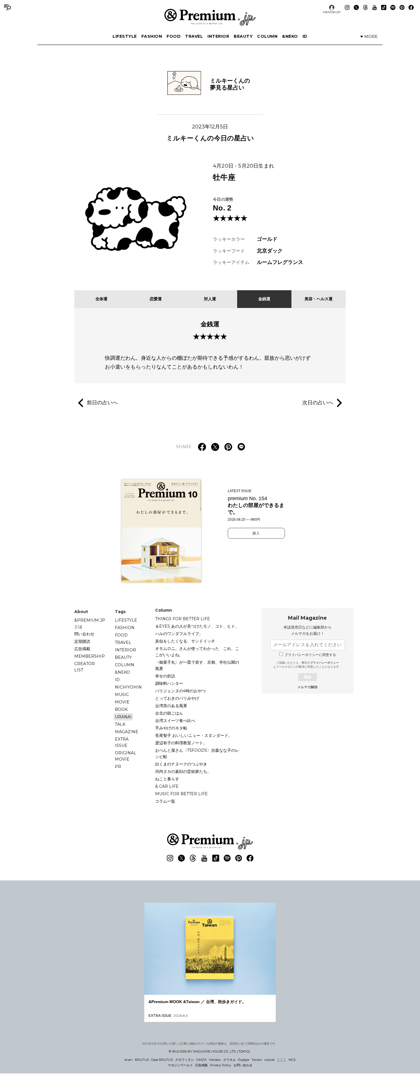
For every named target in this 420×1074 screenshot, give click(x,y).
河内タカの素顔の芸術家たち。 (183, 771)
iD (305, 36)
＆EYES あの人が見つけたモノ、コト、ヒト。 (197, 626)
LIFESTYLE (125, 36)
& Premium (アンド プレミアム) (210, 17)
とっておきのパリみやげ (177, 698)
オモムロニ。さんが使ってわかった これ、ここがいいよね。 (197, 651)
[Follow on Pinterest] (402, 7)
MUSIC (122, 694)
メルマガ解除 (307, 687)
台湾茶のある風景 (171, 705)
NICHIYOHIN (128, 687)
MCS (292, 1060)
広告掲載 (82, 648)
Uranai (123, 716)
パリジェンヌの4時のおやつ (180, 690)
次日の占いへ (317, 402)
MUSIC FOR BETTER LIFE (181, 793)
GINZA (201, 1060)
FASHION (151, 36)
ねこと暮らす (167, 778)
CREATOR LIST (332, 12)
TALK (120, 724)
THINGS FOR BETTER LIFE (182, 618)
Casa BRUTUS (162, 1060)
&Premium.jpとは (89, 623)
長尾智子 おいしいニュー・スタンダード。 (193, 735)
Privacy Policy (220, 1065)
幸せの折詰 (165, 676)
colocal (269, 1060)
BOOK (121, 709)
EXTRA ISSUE (122, 742)
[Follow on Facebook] (411, 7)
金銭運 (264, 298)
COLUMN (267, 36)
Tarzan (256, 1060)
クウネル (229, 1060)
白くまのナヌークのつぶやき (181, 764)
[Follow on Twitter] (356, 7)
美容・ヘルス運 (319, 298)
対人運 (210, 298)
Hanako (215, 1060)
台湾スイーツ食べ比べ (175, 720)
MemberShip (89, 656)
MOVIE (122, 702)
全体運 (101, 298)
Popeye (243, 1060)
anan (129, 1060)
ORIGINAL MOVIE (125, 756)
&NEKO (290, 36)
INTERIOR (218, 36)
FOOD (174, 36)
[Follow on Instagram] (347, 7)
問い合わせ (84, 634)
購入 (256, 533)
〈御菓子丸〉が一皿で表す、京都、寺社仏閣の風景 (197, 665)
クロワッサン (184, 1060)
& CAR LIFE (167, 786)
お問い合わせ (242, 1065)
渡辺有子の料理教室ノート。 (181, 742)
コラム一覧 (165, 801)
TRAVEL (194, 36)
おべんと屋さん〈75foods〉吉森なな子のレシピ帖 (197, 753)
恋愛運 (156, 298)
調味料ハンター (169, 683)
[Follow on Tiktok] (383, 7)
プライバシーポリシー (324, 662)
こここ (281, 1060)
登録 (307, 677)
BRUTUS (142, 1060)
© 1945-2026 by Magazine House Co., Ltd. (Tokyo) (209, 1051)
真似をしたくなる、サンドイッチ (185, 641)
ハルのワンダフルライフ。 (179, 633)
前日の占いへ (102, 402)
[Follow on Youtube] (374, 7)
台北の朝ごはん (169, 713)
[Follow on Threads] (365, 7)
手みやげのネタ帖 (171, 728)
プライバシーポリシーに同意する (310, 655)
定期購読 (82, 641)
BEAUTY (243, 36)
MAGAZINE (126, 731)
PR (118, 766)
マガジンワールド (180, 1065)
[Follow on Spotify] (392, 7)
